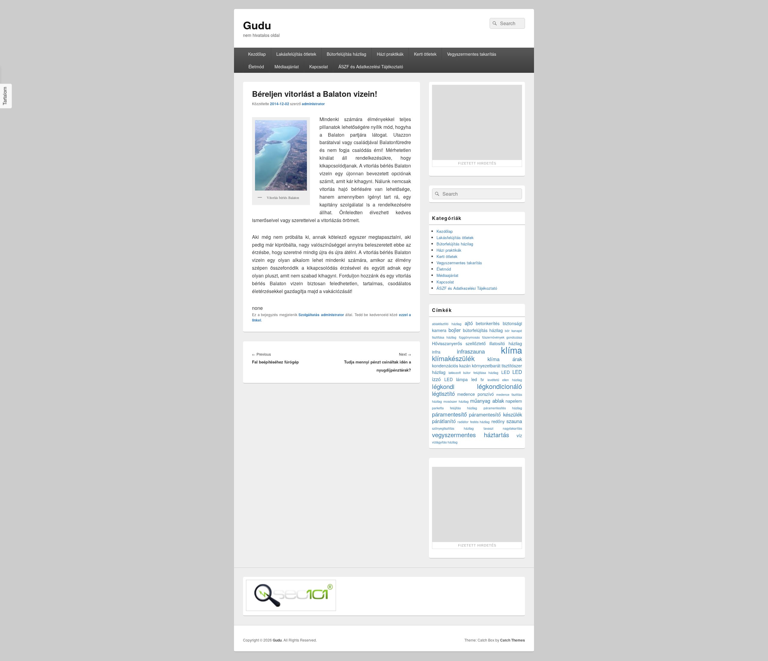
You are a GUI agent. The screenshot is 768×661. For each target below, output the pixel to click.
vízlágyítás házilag (445, 442)
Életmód (256, 67)
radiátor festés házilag (474, 421)
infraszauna (471, 351)
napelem (514, 401)
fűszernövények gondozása (502, 337)
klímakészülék (453, 358)
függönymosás (469, 337)
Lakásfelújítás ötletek (296, 54)
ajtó (469, 323)
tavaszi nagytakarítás (503, 428)
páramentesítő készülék (495, 414)
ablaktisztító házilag (446, 324)
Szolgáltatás (309, 314)
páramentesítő (449, 414)
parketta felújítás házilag (454, 408)
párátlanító (444, 421)
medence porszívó (475, 394)
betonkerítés (488, 323)
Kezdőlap (257, 54)
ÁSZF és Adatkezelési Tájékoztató (370, 67)
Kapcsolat (318, 67)
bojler (454, 329)
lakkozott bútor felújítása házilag (473, 372)
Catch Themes (512, 640)
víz (519, 435)
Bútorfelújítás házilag (346, 54)
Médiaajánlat (286, 67)
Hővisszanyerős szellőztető (459, 343)
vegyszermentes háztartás (470, 434)
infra (436, 352)
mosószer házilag (455, 401)
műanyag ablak (487, 400)
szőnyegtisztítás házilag (453, 428)
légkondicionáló (499, 386)
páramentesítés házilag (503, 408)
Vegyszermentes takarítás (471, 54)
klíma (511, 349)
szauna (514, 421)
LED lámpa (456, 379)
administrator (313, 103)
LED (505, 372)
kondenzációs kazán (451, 366)
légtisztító (443, 393)
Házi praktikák (390, 54)
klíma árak (505, 359)
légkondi (443, 386)
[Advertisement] (477, 122)
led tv (477, 379)
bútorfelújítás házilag (483, 330)
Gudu (257, 25)
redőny (498, 421)
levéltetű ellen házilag (505, 380)
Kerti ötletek (425, 54)
